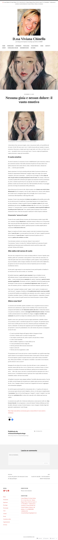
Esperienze (18, 45)
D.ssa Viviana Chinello (29, 39)
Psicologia (26, 45)
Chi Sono (33, 47)
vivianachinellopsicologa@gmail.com (29, 512)
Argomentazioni (24, 47)
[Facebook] (8, 491)
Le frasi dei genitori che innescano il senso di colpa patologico (18, 476)
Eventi (4, 47)
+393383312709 (24, 511)
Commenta (46, 463)
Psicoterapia (34, 45)
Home (3, 45)
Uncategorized (39, 431)
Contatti (47, 45)
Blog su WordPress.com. (29, 536)
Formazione (10, 45)
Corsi (41, 45)
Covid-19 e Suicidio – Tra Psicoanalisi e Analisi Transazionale (40, 476)
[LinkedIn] (4, 491)
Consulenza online (13, 47)
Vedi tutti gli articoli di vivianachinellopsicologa (18, 435)
